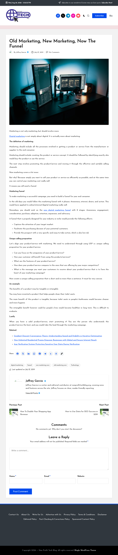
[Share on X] (23, 353)
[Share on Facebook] (17, 353)
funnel (29, 365)
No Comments (54, 52)
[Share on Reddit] (45, 353)
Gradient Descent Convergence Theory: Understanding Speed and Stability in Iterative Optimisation (58, 336)
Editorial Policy (30, 519)
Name (12, 476)
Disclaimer (102, 515)
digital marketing (17, 365)
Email (47, 476)
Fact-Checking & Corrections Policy (54, 519)
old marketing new (60, 365)
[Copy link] (62, 353)
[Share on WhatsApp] (34, 353)
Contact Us (14, 515)
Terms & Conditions (86, 515)
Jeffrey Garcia (35, 381)
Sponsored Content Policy (83, 519)
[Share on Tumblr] (51, 353)
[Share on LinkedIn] (28, 353)
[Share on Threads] (56, 353)
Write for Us (37, 515)
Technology (75, 365)
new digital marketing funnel (57, 210)
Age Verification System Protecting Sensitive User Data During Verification (47, 344)
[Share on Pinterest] (39, 353)
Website (80, 476)
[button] (99, 15)
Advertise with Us (53, 515)
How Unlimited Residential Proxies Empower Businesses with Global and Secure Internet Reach (55, 340)
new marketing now (42, 365)
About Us (25, 515)
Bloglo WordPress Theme (85, 550)
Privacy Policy (69, 515)
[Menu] (110, 15)
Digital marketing (17, 136)
